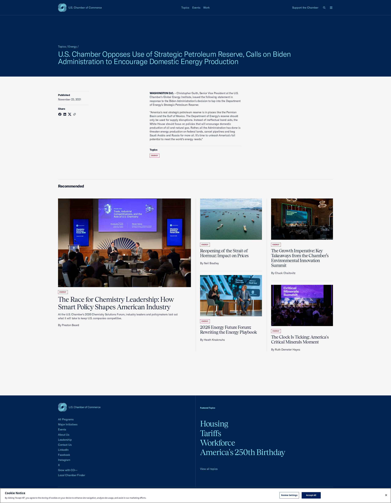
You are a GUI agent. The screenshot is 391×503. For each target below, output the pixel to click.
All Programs (66, 419)
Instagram (64, 460)
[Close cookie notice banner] (386, 495)
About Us (63, 434)
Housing (214, 423)
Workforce (217, 442)
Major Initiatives (67, 424)
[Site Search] (324, 7)
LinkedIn (63, 450)
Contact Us (64, 444)
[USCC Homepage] (79, 407)
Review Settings (289, 495)
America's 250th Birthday (242, 452)
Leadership (65, 439)
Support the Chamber (305, 7)
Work (206, 7)
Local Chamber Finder (71, 475)
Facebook (64, 455)
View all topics (209, 469)
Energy (72, 46)
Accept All (311, 495)
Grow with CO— (67, 470)
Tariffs (210, 433)
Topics (185, 7)
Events (196, 7)
